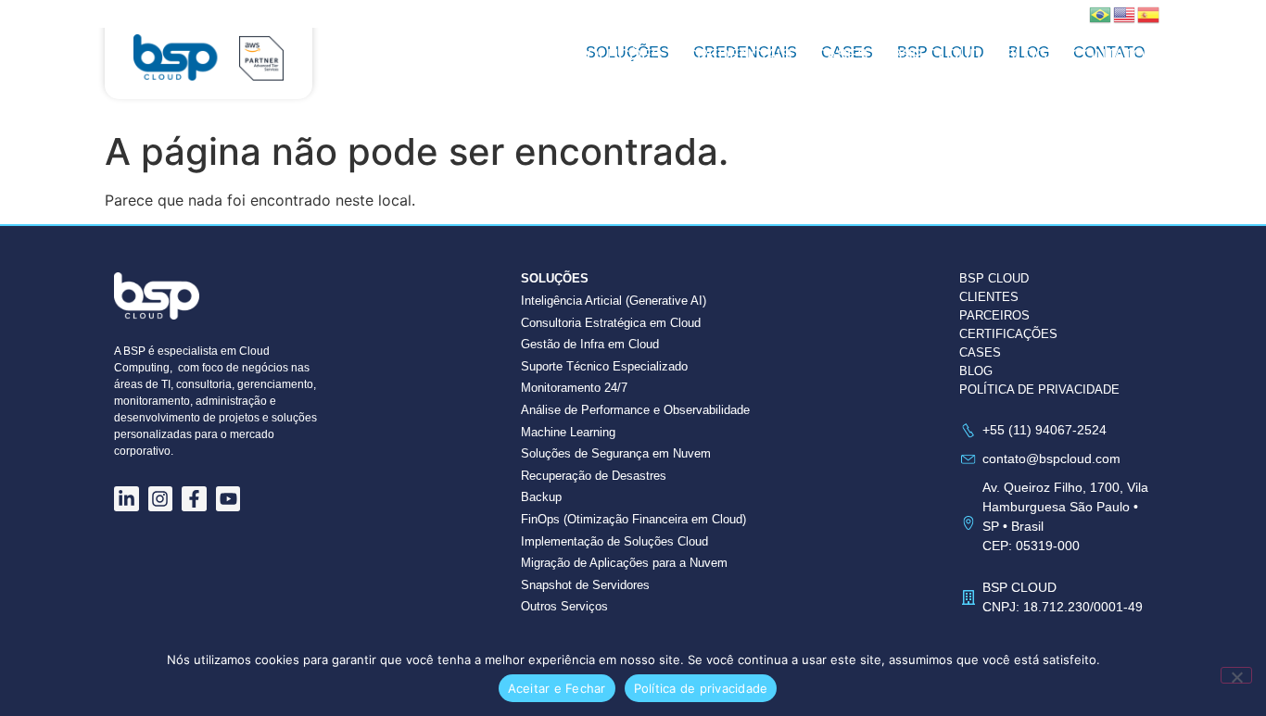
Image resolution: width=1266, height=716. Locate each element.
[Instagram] (160, 498)
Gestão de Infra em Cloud (590, 344)
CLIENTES (989, 297)
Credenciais (738, 55)
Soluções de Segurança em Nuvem (616, 453)
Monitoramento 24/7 (574, 388)
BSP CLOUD (936, 55)
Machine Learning (568, 432)
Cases (841, 55)
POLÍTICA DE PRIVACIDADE (1039, 389)
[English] (1125, 13)
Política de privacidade (701, 688)
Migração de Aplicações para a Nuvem (624, 563)
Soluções (619, 55)
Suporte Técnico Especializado (604, 366)
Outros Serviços (564, 606)
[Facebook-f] (194, 498)
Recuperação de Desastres (593, 476)
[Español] (1149, 13)
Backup (541, 497)
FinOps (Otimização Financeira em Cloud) (633, 519)
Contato (1108, 55)
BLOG (976, 371)
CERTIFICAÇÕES (1008, 334)
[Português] (1101, 13)
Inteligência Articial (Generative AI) (613, 301)
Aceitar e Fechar (557, 688)
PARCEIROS (994, 315)
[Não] (1236, 675)
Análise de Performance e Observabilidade (635, 410)
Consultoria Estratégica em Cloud (611, 323)
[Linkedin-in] (126, 498)
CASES (980, 352)
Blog (1026, 55)
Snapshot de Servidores (585, 585)
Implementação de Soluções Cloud (614, 541)
